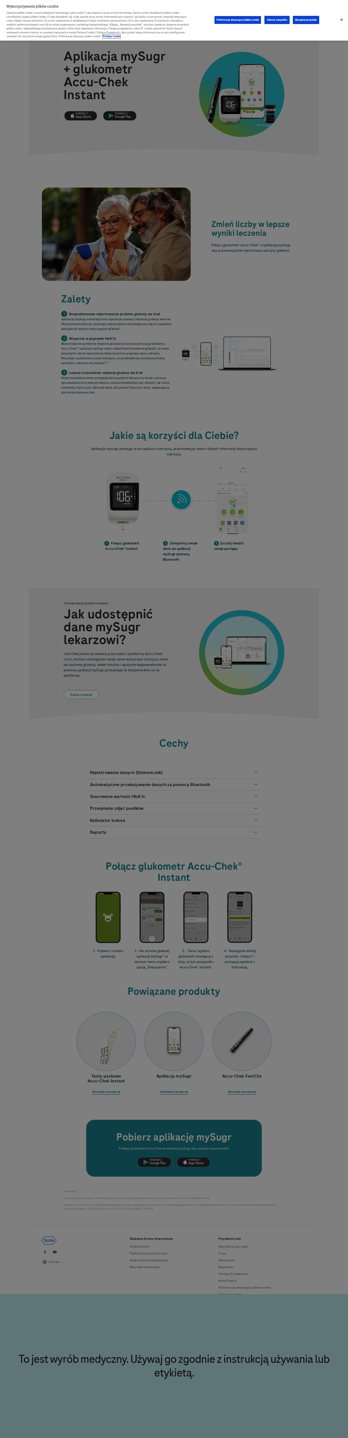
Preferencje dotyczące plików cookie (237, 20)
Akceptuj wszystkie (306, 20)
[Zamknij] (341, 19)
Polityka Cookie (111, 36)
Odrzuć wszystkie (277, 20)
